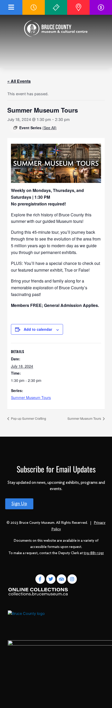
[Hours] (33, 7)
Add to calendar (38, 329)
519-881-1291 (94, 553)
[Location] (78, 7)
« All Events (19, 81)
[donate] (101, 7)
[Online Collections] (38, 591)
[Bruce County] (28, 618)
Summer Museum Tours (31, 397)
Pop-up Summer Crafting (28, 418)
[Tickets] (56, 7)
